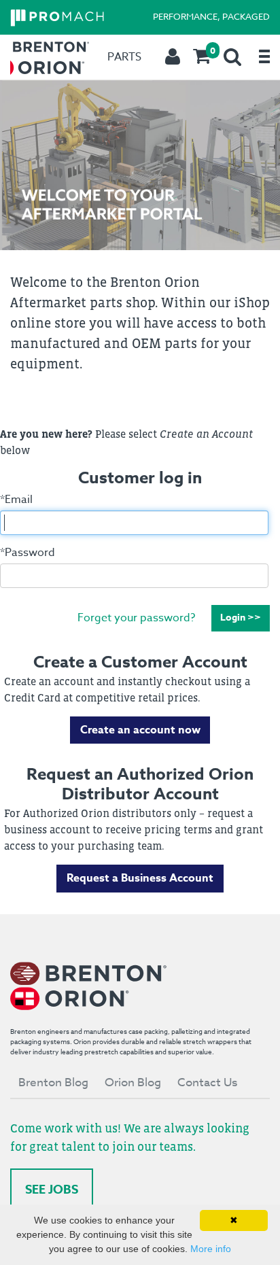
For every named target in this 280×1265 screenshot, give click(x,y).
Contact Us (207, 1082)
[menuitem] (201, 57)
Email (16, 499)
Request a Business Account (140, 878)
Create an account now (140, 730)
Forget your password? (136, 617)
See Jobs (51, 1189)
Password (27, 552)
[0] (202, 57)
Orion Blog (133, 1082)
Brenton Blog (53, 1082)
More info (210, 1248)
